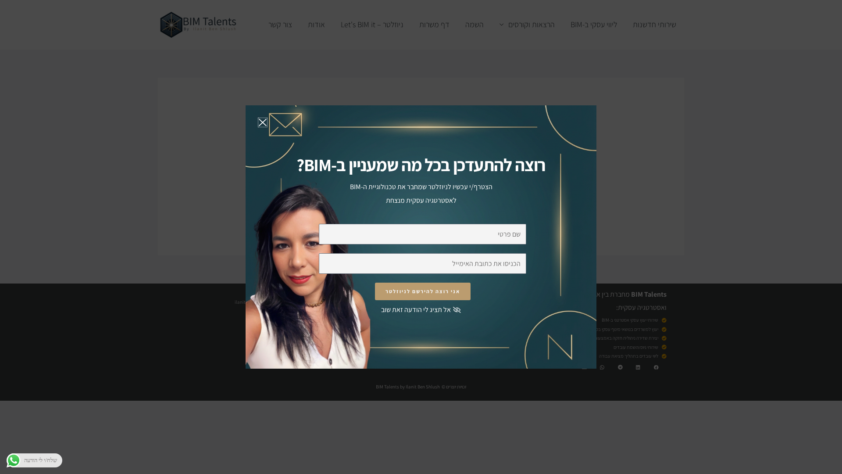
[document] (421, 237)
